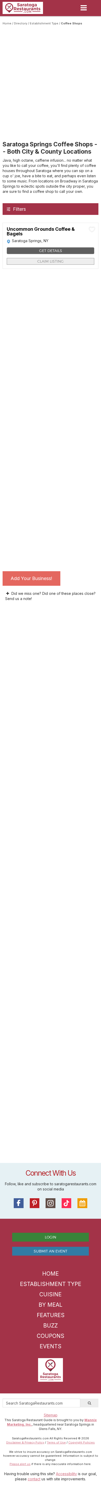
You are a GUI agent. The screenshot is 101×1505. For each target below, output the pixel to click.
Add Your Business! (31, 578)
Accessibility (66, 1474)
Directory (20, 23)
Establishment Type (44, 23)
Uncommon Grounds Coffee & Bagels (41, 231)
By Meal (50, 1305)
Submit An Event (50, 1251)
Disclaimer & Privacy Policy (25, 1442)
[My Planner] (82, 1203)
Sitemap (50, 1415)
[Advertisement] (50, 78)
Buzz (50, 1325)
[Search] (89, 1403)
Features (50, 1315)
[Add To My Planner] (92, 229)
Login (50, 1237)
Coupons (50, 1336)
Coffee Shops (71, 23)
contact (34, 1479)
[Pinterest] (35, 1203)
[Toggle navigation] (83, 8)
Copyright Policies (81, 1442)
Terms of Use (56, 1442)
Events (50, 1346)
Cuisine (50, 1294)
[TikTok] (66, 1203)
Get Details (50, 250)
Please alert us (20, 1464)
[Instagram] (50, 1203)
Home (7, 23)
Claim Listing (50, 261)
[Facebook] (19, 1203)
